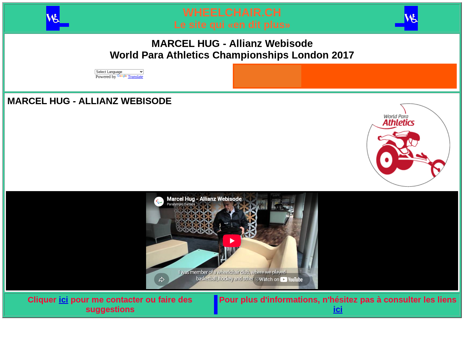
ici (63, 299)
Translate (135, 76)
